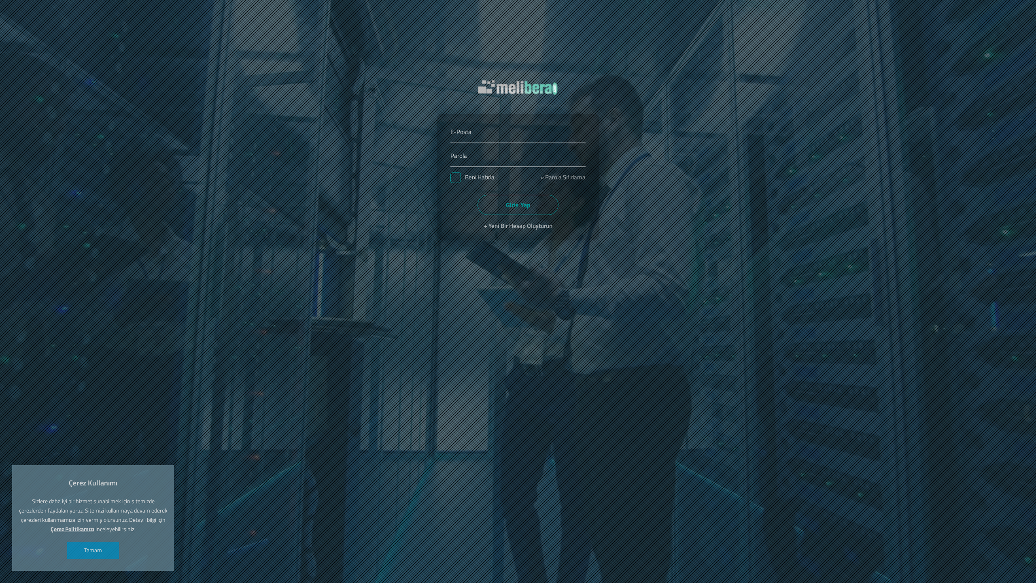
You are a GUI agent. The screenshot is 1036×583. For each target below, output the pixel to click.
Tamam (93, 550)
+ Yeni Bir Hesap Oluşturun (518, 225)
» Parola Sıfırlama (563, 177)
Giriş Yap (518, 205)
